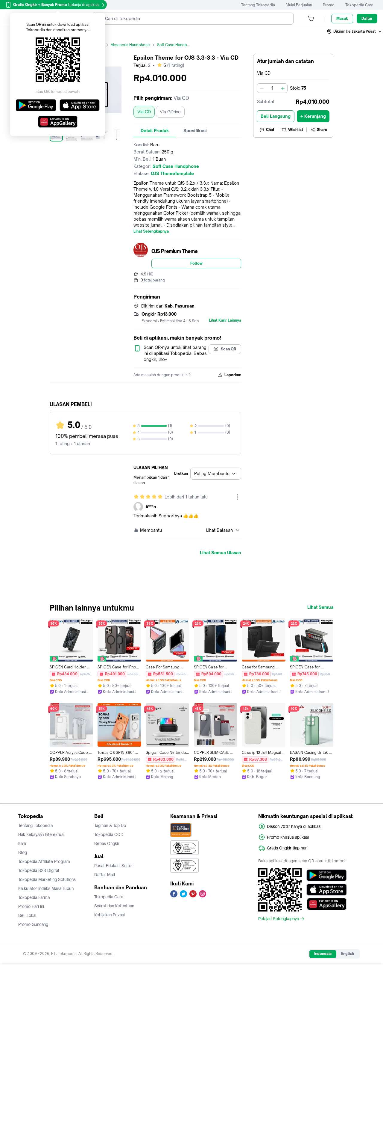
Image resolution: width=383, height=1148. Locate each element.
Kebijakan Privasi (109, 914)
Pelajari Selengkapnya (278, 918)
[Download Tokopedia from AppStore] (326, 890)
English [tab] (347, 953)
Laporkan (232, 375)
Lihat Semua (320, 607)
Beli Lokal (27, 915)
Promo (329, 5)
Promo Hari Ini (31, 906)
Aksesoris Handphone (130, 45)
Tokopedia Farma (34, 897)
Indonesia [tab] (323, 953)
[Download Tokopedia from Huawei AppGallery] (326, 904)
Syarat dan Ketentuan (114, 905)
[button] (354, 31)
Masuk (342, 18)
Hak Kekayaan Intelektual (41, 834)
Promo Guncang (33, 924)
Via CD (144, 111)
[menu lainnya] (237, 497)
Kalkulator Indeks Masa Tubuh (46, 888)
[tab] (154, 130)
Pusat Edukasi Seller (113, 865)
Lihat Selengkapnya (151, 231)
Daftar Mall (104, 874)
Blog (22, 852)
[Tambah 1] (282, 88)
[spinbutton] (272, 88)
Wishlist (295, 129)
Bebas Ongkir (106, 843)
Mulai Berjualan (299, 5)
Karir (22, 843)
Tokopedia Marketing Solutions (47, 879)
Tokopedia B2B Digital (38, 870)
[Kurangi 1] (261, 88)
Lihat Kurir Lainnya (225, 320)
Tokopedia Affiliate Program (44, 861)
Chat (270, 129)
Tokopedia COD (109, 834)
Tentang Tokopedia (258, 5)
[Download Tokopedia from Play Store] (326, 875)
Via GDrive (170, 111)
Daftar (367, 18)
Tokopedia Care (359, 5)
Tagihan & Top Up (110, 825)
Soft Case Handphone (176, 45)
